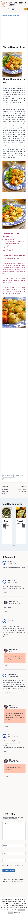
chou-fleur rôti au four (9, 478)
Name (5, 846)
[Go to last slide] (4, 526)
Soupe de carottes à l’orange (5, 490)
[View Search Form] (25, 9)
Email (5, 853)
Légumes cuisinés (7, 15)
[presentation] (7, 512)
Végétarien (16, 15)
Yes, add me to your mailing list (13, 865)
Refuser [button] (10, 912)
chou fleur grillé (19, 475)
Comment (6, 823)
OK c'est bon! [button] (21, 909)
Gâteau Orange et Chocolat (21, 489)
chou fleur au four (8, 475)
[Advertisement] (14, 31)
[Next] (23, 526)
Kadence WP (21, 881)
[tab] (10, 545)
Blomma (12, 601)
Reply (5, 571)
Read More (17, 912)
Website (5, 861)
